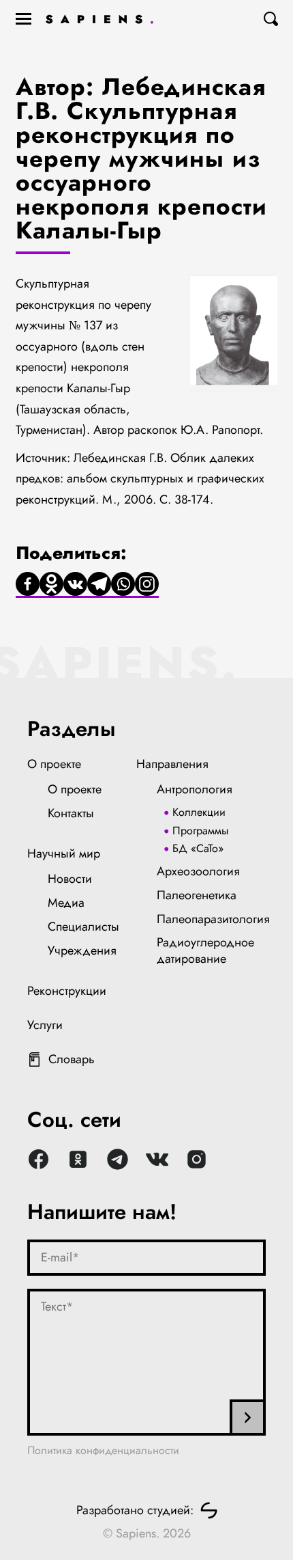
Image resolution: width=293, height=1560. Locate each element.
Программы (200, 830)
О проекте (54, 764)
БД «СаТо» (197, 848)
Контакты (71, 813)
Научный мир (63, 853)
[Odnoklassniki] (51, 585)
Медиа (66, 903)
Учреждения (82, 950)
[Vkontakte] (75, 585)
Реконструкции (66, 991)
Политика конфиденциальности (103, 1450)
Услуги (45, 1025)
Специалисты (83, 926)
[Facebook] (28, 585)
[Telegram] (99, 585)
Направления (172, 764)
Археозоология (198, 871)
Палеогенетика (196, 895)
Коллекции (199, 812)
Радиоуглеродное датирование (205, 950)
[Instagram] (147, 585)
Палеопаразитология (213, 919)
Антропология (194, 789)
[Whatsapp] (123, 585)
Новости (70, 879)
